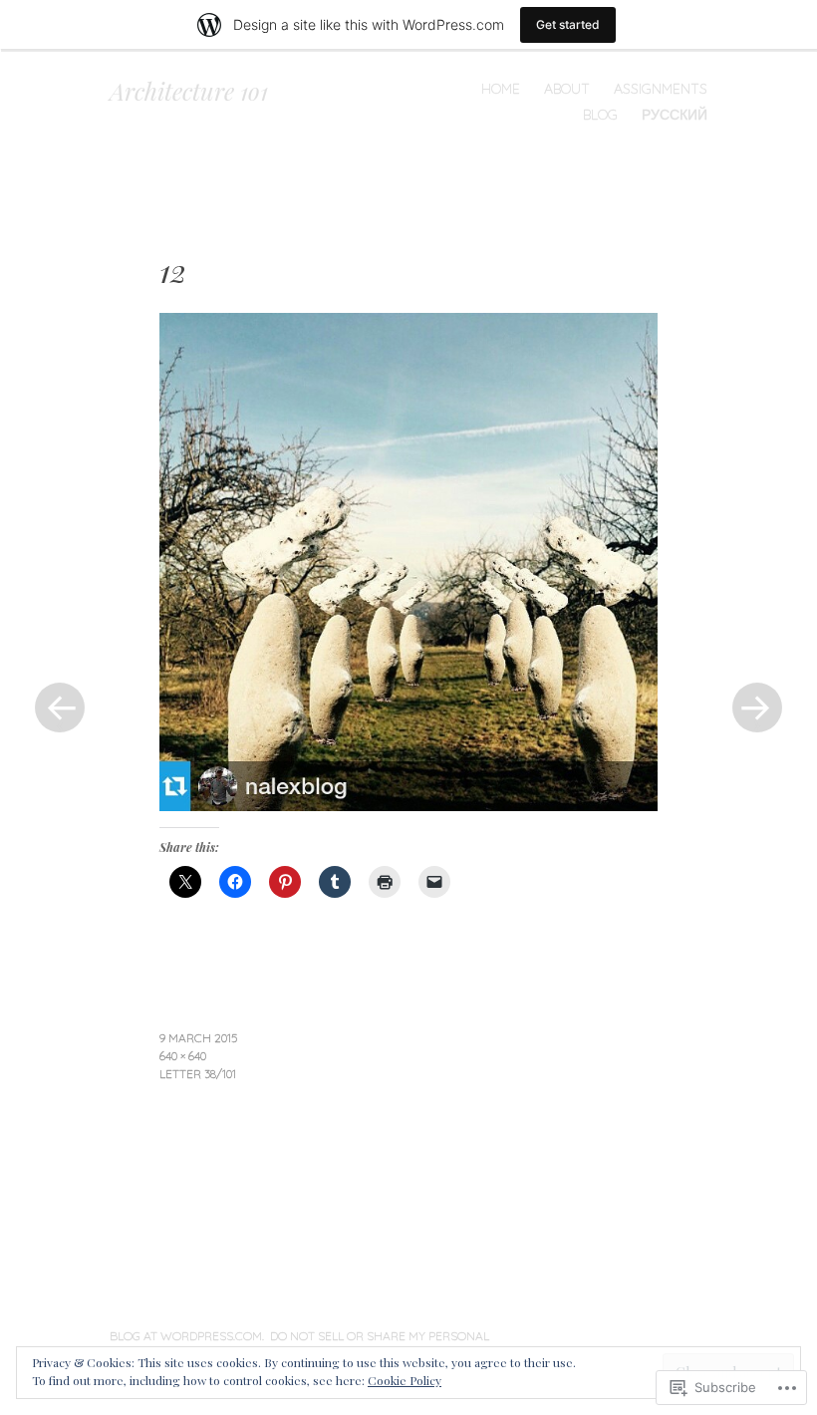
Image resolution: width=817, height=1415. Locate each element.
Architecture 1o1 (189, 91)
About (567, 89)
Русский (674, 115)
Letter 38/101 (197, 1073)
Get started (568, 24)
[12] (408, 804)
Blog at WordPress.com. (187, 1335)
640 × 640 (182, 1055)
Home (500, 89)
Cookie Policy (404, 1380)
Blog (600, 115)
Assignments (660, 89)
